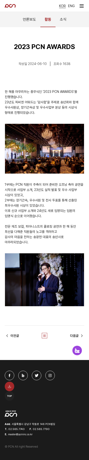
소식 (63, 19)
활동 (48, 19)
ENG (71, 6)
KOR (62, 6)
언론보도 (29, 19)
